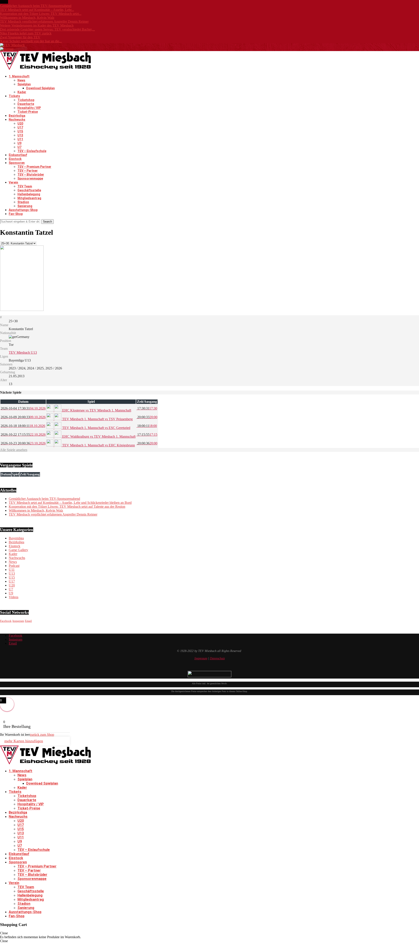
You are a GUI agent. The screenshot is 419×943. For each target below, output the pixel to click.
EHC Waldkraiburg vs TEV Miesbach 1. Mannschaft (98, 436)
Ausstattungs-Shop (23, 210)
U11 (20, 139)
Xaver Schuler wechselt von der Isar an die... (31, 41)
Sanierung (24, 206)
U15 (20, 131)
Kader (21, 92)
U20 (20, 123)
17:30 (146, 408)
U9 (19, 143)
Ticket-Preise (27, 111)
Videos (13, 597)
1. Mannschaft (19, 76)
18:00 (146, 426)
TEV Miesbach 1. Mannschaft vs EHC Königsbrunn (98, 445)
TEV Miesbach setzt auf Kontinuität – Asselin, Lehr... (37, 10)
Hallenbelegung (28, 194)
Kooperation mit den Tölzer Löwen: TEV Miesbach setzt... (40, 13)
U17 (20, 127)
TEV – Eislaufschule (31, 151)
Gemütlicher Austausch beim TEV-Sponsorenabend (35, 6)
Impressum (200, 658)
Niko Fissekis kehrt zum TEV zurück (26, 33)
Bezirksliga (17, 115)
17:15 (146, 434)
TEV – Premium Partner (34, 166)
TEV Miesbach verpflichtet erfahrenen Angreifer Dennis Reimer (44, 21)
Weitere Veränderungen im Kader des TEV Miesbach (37, 25)
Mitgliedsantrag (29, 198)
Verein (13, 182)
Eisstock (15, 159)
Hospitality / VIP (29, 108)
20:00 (146, 417)
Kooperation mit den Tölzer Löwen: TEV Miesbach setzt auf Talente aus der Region (67, 506)
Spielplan (24, 84)
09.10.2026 (23, 417)
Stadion (23, 202)
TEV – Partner (27, 170)
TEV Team (24, 186)
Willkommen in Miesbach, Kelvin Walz (27, 17)
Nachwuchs (17, 119)
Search (47, 221)
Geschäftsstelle (29, 190)
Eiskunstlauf (18, 155)
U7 (19, 147)
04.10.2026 (23, 408)
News (21, 80)
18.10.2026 (23, 426)
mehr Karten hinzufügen (23, 741)
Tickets (14, 96)
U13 (20, 135)
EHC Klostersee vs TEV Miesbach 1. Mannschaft (96, 410)
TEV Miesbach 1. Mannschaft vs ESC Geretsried (95, 428)
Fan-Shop (16, 214)
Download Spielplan (40, 88)
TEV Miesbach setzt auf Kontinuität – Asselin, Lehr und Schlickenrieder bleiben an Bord (70, 502)
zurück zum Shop (42, 734)
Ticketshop (25, 100)
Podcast (14, 566)
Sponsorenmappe (30, 178)
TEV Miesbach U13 (23, 352)
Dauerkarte (25, 104)
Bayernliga (16, 538)
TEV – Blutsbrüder (30, 174)
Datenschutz (217, 658)
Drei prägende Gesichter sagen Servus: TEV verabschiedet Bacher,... (47, 29)
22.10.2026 (23, 434)
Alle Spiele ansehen (13, 450)
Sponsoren (17, 163)
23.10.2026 (23, 443)
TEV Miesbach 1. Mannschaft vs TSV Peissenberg (97, 419)
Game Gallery (18, 550)
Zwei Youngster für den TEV (20, 37)
